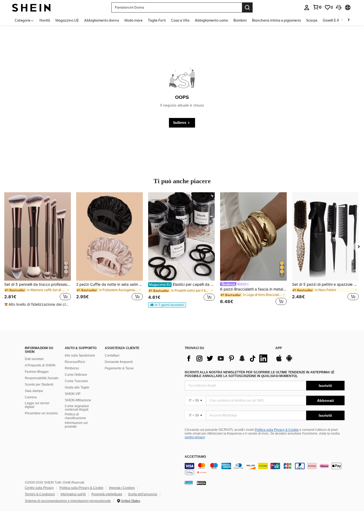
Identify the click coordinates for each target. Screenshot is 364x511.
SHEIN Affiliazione (78, 400)
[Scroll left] (342, 20)
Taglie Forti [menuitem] (157, 20)
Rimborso (72, 368)
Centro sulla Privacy (39, 488)
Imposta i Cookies (122, 488)
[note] (37, 304)
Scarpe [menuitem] (311, 20)
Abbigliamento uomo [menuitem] (211, 20)
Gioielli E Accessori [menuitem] (337, 20)
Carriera (31, 397)
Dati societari (34, 359)
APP (278, 348)
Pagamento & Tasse (119, 368)
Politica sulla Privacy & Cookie (277, 430)
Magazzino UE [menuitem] (67, 20)
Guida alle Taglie (77, 387)
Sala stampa (34, 391)
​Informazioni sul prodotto (76, 424)
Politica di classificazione (75, 416)
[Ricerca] (247, 7)
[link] (317, 7)
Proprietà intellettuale (106, 494)
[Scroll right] (348, 20)
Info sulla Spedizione (80, 355)
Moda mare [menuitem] (133, 20)
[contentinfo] (265, 469)
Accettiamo (195, 457)
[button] (338, 7)
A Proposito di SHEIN (40, 365)
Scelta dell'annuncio (142, 494)
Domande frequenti (119, 362)
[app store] (279, 361)
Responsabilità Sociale (41, 378)
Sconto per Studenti (39, 384)
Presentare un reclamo (41, 413)
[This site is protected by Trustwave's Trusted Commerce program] (189, 483)
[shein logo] (31, 7)
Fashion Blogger (37, 372)
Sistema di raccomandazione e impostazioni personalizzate (68, 501)
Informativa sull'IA (73, 494)
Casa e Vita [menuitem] (180, 20)
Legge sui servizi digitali (37, 405)
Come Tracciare (76, 381)
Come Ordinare (76, 375)
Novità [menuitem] (44, 20)
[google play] (289, 361)
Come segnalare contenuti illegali (77, 408)
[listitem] (37, 249)
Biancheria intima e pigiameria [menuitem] (276, 20)
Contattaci (112, 355)
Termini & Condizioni (40, 494)
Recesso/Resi (75, 362)
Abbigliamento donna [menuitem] (101, 20)
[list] (227, 358)
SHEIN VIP (72, 394)
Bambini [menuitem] (240, 20)
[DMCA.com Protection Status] (201, 483)
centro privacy (195, 437)
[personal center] (307, 7)
